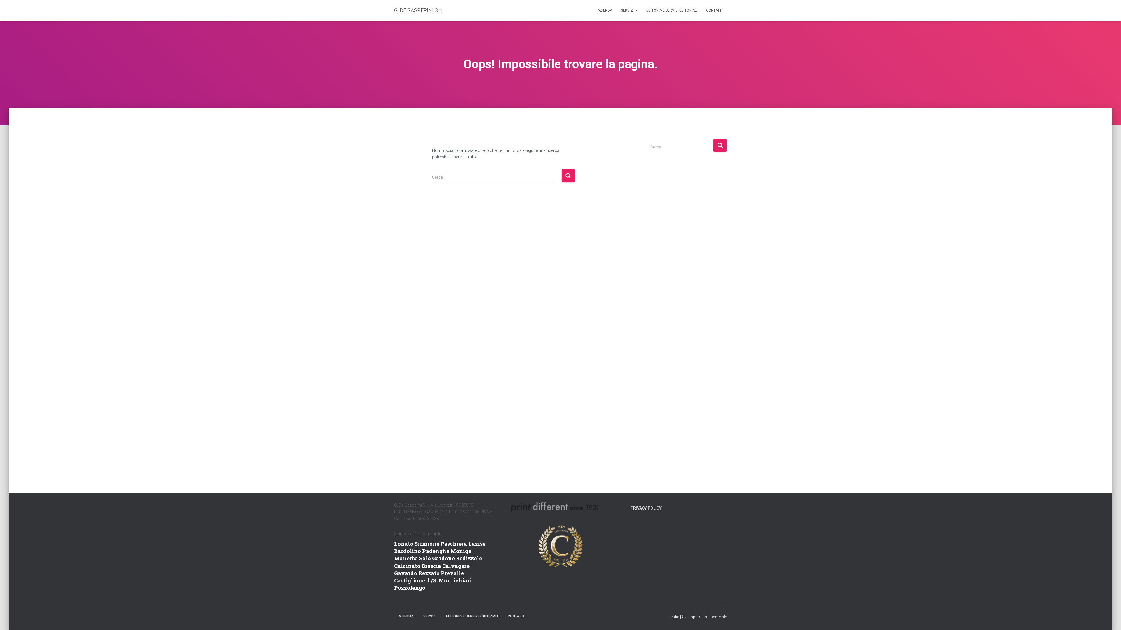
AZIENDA (605, 10)
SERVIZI (628, 10)
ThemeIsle (717, 617)
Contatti (714, 10)
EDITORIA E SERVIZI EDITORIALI (671, 10)
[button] (636, 10)
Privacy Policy (646, 508)
